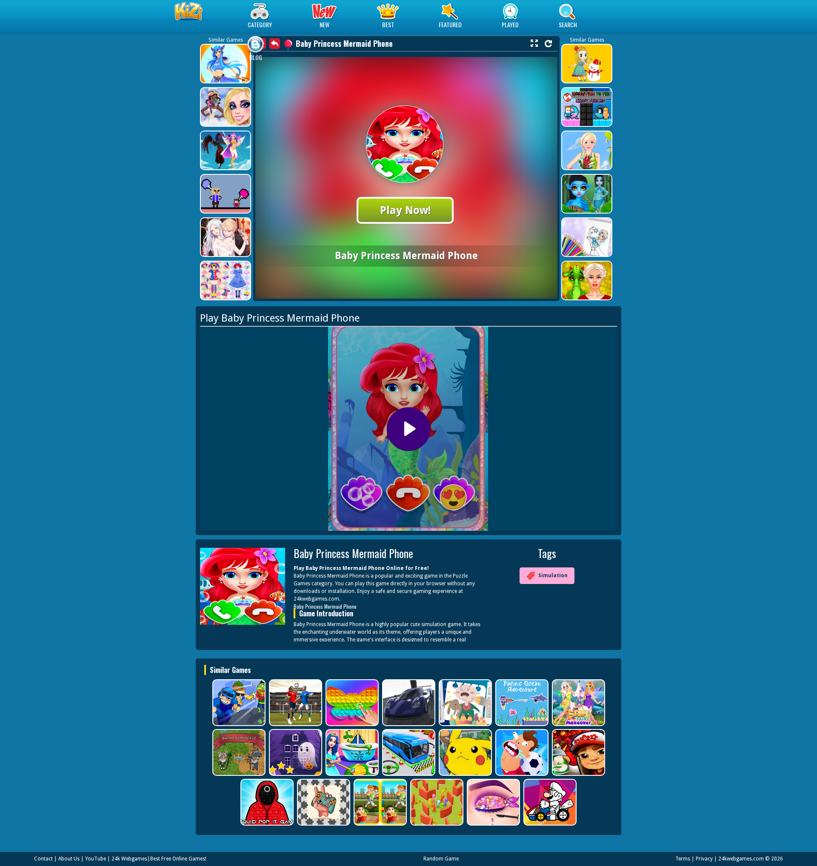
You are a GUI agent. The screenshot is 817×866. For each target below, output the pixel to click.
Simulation (553, 575)
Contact (43, 859)
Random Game (441, 859)
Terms (682, 859)
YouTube (95, 859)
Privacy (704, 859)
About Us (69, 859)
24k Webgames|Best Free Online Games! (158, 859)
